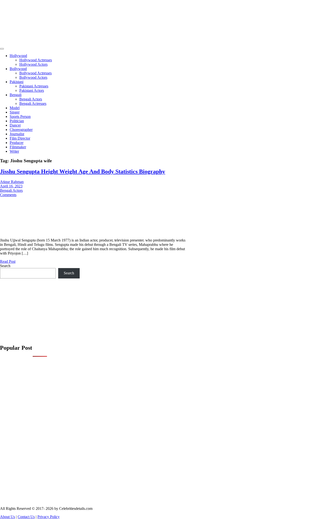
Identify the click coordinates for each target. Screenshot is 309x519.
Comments (8, 195)
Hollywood (18, 56)
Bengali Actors (30, 99)
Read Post (7, 261)
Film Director (20, 138)
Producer (16, 143)
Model (15, 108)
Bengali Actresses (32, 103)
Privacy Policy (48, 517)
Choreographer (21, 130)
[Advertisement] (84, 33)
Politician (17, 121)
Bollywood (18, 69)
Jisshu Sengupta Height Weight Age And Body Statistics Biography (82, 171)
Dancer (15, 125)
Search (5, 266)
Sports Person (20, 116)
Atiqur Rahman (12, 182)
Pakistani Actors (31, 90)
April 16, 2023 (11, 186)
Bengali (15, 95)
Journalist (17, 134)
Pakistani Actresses (33, 86)
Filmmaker (18, 147)
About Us (7, 517)
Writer (14, 151)
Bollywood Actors (33, 77)
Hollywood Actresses (35, 60)
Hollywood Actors (33, 64)
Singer (15, 112)
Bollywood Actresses (35, 73)
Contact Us (26, 517)
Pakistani (16, 82)
